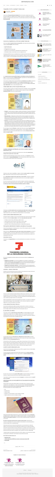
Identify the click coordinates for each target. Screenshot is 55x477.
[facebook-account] (49, 5)
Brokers (21, 5)
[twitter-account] (47, 5)
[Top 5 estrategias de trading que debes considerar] (19, 460)
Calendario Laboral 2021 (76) (41, 76)
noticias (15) (39, 81)
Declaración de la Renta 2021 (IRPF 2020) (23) (44, 79)
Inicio (4, 5)
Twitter (25, 470)
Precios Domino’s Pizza (7, 450)
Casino (25, 5)
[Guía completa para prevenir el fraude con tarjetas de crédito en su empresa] (8, 460)
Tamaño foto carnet (7, 437)
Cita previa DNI (7, 440)
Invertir (17, 5)
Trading (7, 5)
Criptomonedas (12, 5)
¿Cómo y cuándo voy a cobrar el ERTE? (27, 450)
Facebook (29, 470)
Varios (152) (39, 74)
